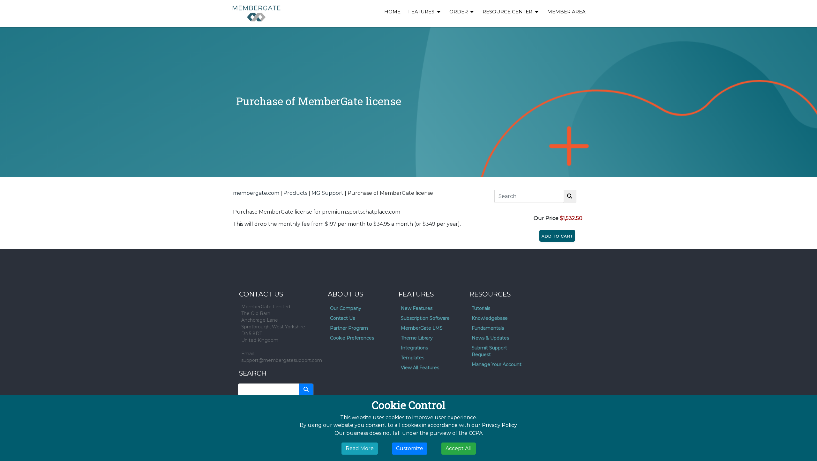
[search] (306, 390)
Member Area (566, 12)
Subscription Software (425, 318)
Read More (360, 448)
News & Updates (490, 338)
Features (422, 12)
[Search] (569, 196)
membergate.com (256, 193)
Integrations (414, 348)
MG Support (327, 193)
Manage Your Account (496, 364)
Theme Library (417, 338)
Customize (409, 448)
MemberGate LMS (422, 328)
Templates (412, 358)
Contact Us (342, 318)
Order (459, 12)
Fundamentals (488, 328)
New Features (416, 308)
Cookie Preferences (352, 338)
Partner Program (349, 328)
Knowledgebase (490, 318)
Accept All (459, 448)
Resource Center (508, 12)
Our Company (345, 308)
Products (295, 193)
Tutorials (481, 308)
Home (392, 12)
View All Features (420, 367)
